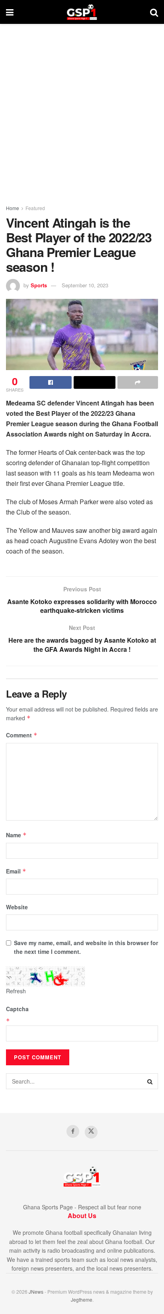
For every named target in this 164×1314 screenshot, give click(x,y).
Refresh (16, 991)
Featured (35, 208)
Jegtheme (81, 1299)
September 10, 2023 (85, 285)
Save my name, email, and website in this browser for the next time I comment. (86, 947)
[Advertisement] (82, 110)
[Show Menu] (10, 12)
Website (17, 907)
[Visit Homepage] (82, 12)
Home (12, 208)
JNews (36, 1291)
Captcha (17, 1009)
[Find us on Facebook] (72, 1131)
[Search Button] (154, 12)
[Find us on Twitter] (91, 1132)
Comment (21, 735)
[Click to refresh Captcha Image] (46, 976)
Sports (39, 285)
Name (16, 835)
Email (16, 871)
